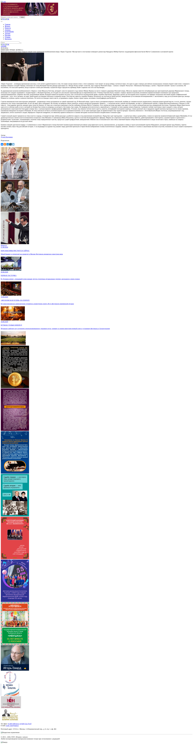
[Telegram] (13, 144)
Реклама (7, 35)
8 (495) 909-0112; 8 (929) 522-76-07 (20, 724)
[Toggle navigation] (1, 21)
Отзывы (7, 37)
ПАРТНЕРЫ (9, 31)
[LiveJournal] (10, 144)
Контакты (8, 39)
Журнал (7, 26)
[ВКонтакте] (2, 144)
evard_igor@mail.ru (12, 725)
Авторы (7, 33)
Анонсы (7, 30)
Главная (7, 24)
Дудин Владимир (7, 137)
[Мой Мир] (7, 144)
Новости (8, 28)
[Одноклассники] (5, 144)
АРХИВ (3, 46)
